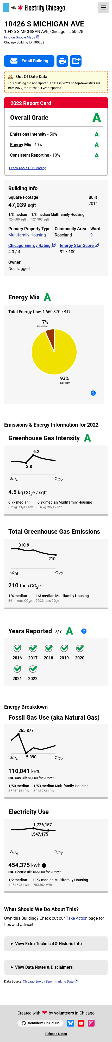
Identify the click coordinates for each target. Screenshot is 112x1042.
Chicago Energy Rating (30, 245)
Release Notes (56, 1034)
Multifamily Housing (27, 235)
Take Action (77, 918)
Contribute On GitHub (43, 1023)
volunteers (64, 1013)
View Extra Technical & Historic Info (48, 943)
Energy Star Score (77, 245)
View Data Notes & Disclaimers (44, 967)
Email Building (35, 60)
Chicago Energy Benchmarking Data (48, 981)
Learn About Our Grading (27, 168)
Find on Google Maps (20, 37)
